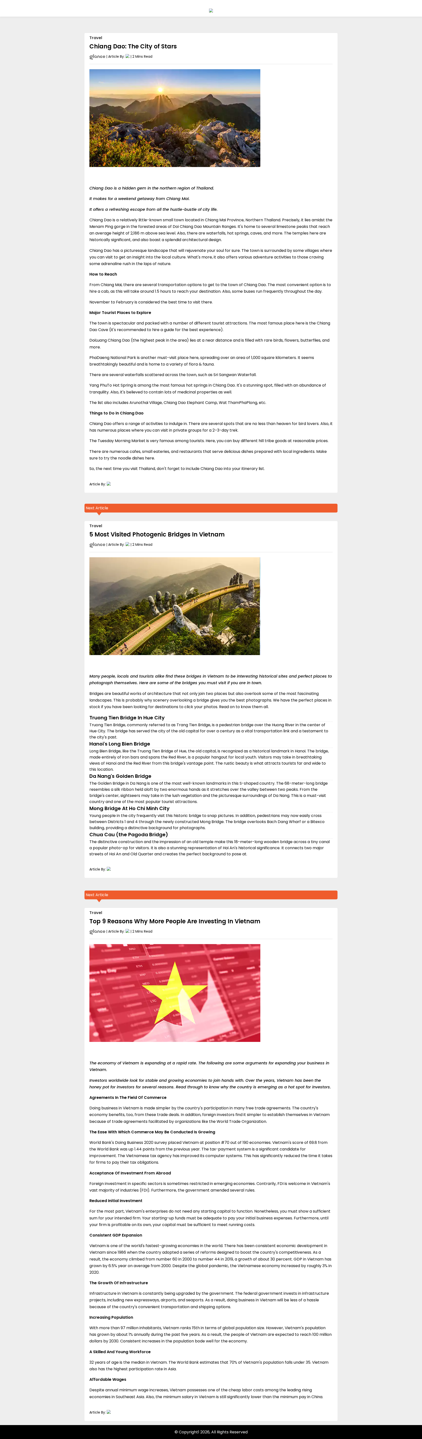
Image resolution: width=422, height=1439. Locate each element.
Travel (95, 38)
